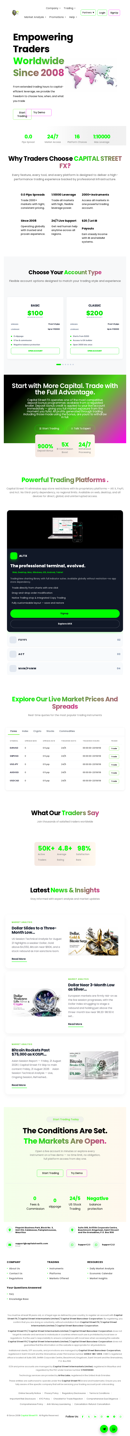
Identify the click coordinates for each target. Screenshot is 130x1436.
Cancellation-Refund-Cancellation (92, 1404)
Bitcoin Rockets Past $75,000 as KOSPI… (30, 1052)
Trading (68, 8)
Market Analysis (34, 17)
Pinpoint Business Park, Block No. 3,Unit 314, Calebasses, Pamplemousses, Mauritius (35, 1230)
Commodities (67, 731)
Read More (19, 959)
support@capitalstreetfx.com (31, 1243)
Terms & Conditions (99, 1393)
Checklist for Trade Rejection (68, 1398)
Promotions (56, 17)
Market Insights (98, 1278)
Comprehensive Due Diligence (102, 1398)
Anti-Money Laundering (59, 1404)
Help (72, 17)
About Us (14, 1268)
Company (52, 8)
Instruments (56, 1268)
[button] (113, 1429)
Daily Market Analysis (102, 1268)
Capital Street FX (29, 1415)
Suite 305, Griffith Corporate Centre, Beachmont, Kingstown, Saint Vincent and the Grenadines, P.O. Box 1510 (98, 1230)
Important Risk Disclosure (23, 1398)
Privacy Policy (51, 1393)
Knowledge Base (19, 1299)
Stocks (50, 731)
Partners (88, 12)
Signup (64, 613)
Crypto (37, 731)
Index (25, 731)
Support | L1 (84, 1244)
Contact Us (15, 1273)
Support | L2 (108, 1244)
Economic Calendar (101, 1273)
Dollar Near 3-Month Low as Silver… (91, 987)
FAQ (11, 1294)
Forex (13, 731)
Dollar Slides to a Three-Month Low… (34, 930)
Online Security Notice (29, 1393)
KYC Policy (44, 1398)
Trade (114, 748)
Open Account (35, 351)
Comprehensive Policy (31, 1404)
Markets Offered (59, 1278)
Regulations (16, 1278)
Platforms (55, 1273)
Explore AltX (65, 623)
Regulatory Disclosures (74, 1393)
